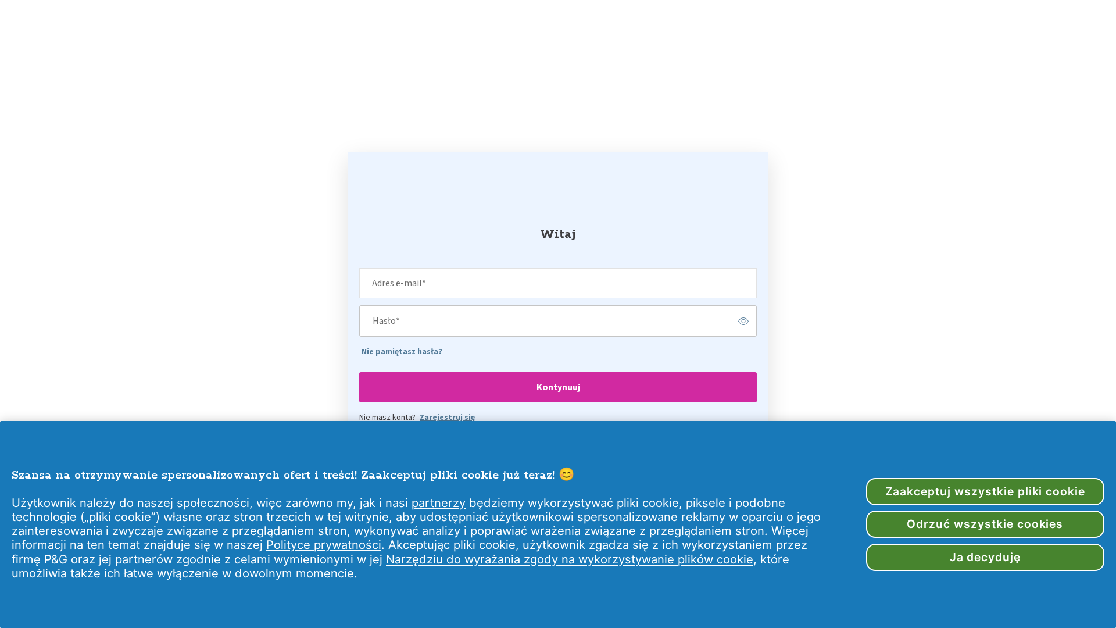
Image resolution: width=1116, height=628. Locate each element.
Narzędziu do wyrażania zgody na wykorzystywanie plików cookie (569, 559)
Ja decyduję (985, 557)
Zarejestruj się (447, 417)
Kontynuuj (558, 387)
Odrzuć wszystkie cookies (985, 524)
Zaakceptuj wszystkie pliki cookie (985, 491)
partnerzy (439, 502)
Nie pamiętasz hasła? (402, 352)
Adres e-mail (399, 283)
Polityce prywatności (323, 544)
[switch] (743, 321)
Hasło (386, 321)
